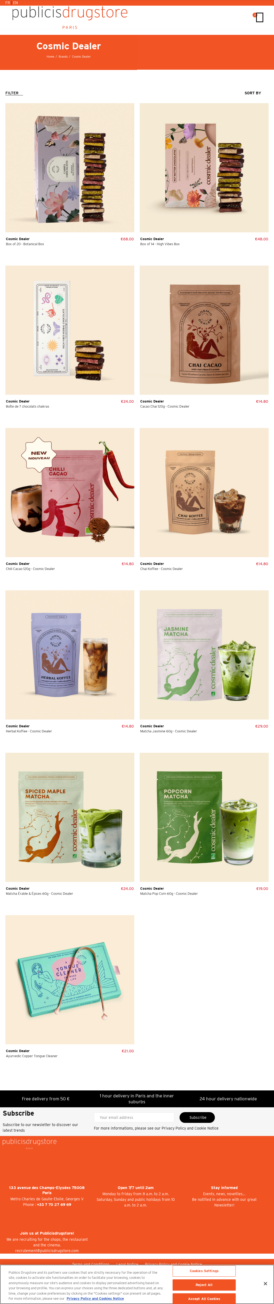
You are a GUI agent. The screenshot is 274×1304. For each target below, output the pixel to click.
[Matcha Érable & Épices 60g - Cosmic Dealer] (69, 817)
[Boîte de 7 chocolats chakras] (69, 330)
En (15, 3)
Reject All (204, 1285)
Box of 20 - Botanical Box (25, 244)
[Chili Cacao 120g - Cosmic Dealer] (69, 492)
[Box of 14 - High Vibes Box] (204, 167)
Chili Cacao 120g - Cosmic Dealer (30, 569)
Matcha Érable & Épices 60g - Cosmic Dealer (39, 894)
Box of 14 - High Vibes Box (160, 244)
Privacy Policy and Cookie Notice (190, 1128)
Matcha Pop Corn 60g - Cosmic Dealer (169, 894)
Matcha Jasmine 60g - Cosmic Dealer (168, 731)
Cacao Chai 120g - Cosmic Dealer (164, 406)
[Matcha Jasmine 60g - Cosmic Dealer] (204, 655)
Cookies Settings (204, 1271)
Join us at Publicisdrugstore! (47, 1233)
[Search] (247, 17)
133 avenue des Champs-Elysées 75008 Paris (47, 1190)
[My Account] (241, 17)
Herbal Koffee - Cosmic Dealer (29, 731)
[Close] (265, 1284)
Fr (8, 3)
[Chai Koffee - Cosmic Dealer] (204, 492)
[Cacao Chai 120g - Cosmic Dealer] (204, 330)
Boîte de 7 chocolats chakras (27, 406)
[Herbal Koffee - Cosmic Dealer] (69, 655)
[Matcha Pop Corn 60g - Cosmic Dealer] (204, 817)
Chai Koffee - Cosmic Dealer (161, 569)
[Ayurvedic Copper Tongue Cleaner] (69, 979)
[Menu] (259, 17)
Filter (11, 93)
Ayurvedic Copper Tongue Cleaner (32, 1056)
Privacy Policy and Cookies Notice (95, 1298)
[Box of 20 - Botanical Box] (69, 167)
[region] (137, 1284)
